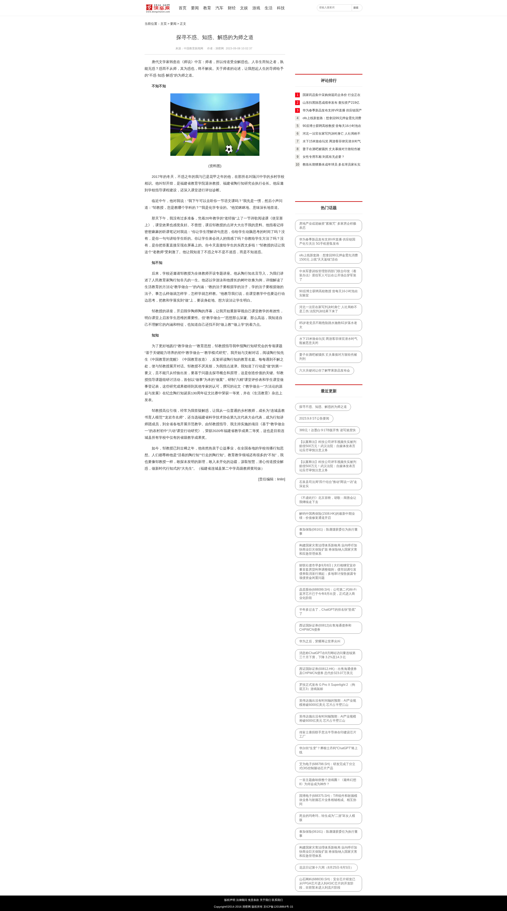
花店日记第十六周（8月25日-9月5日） (326, 867)
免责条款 (253, 899)
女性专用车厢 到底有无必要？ (324, 156)
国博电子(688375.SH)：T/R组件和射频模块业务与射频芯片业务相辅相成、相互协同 (328, 800)
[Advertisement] (328, 48)
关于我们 (265, 899)
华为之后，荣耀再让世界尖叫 (319, 641)
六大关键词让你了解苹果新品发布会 (324, 370)
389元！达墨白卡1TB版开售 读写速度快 (327, 430)
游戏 (256, 8)
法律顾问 (241, 899)
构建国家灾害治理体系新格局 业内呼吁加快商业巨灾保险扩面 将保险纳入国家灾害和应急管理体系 (328, 549)
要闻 (195, 8)
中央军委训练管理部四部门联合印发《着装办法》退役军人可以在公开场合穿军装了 (327, 275)
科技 (281, 8)
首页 (183, 8)
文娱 (244, 8)
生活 (269, 8)
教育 (207, 8)
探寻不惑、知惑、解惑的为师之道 (323, 406)
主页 (163, 23)
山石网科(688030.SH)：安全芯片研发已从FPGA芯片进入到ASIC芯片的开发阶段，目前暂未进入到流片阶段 (327, 883)
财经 (232, 8)
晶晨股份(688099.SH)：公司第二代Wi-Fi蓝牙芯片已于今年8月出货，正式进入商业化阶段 (327, 594)
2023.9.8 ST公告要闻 (314, 418)
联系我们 (277, 899)
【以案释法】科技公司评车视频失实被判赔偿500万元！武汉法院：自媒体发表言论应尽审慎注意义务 (327, 446)
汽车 (219, 8)
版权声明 (229, 899)
